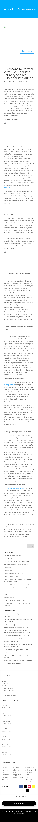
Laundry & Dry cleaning (12, 576)
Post (5, 594)
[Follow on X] (25, 786)
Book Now (27, 51)
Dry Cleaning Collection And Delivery (16, 561)
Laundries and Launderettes (13, 573)
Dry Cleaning (8, 558)
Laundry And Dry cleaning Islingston (16, 588)
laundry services (9, 385)
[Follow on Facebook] (21, 786)
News (6, 591)
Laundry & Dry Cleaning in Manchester (17, 585)
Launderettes (8, 570)
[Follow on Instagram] (29, 786)
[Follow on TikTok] (27, 790)
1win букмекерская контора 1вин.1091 (16, 636)
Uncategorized (22, 82)
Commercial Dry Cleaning (12, 555)
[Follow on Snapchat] (33, 786)
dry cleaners (26, 147)
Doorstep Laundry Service (15, 488)
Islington (7, 187)
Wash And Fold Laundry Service (14, 600)
